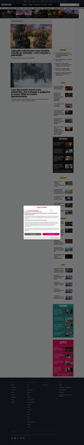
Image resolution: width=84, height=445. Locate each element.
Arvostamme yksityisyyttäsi (33, 210)
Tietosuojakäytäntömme (55, 237)
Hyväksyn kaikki (51, 234)
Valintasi (51, 210)
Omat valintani (33, 234)
